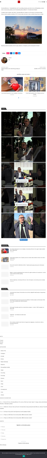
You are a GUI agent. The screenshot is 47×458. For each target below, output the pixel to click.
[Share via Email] (19, 53)
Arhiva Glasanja (3, 444)
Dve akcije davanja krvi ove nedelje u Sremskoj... (12, 93)
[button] (3, 87)
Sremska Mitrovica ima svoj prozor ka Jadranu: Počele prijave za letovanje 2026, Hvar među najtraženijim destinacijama (27, 300)
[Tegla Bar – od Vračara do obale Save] (5, 316)
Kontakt (1, 342)
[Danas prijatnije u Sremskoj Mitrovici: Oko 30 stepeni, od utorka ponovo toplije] (5, 281)
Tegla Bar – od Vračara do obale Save (18, 314)
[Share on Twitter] (14, 53)
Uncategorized (4, 389)
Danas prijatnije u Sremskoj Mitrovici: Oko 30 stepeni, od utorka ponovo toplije (27, 279)
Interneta (3, 436)
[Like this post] (8, 53)
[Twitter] (40, 2)
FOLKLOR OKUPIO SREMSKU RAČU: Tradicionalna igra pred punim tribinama (27, 265)
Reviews (2, 378)
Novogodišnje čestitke (5, 367)
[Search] (46, 2)
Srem (2, 386)
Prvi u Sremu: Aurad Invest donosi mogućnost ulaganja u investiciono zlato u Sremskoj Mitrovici (27, 323)
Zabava (2, 394)
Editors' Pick (3, 350)
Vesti (2, 392)
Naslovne (3, 364)
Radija (3, 433)
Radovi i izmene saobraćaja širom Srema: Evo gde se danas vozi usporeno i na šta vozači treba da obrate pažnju (28, 273)
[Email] (44, 2)
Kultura (2, 359)
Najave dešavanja (4, 361)
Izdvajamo (3, 353)
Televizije (3, 429)
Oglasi (2, 370)
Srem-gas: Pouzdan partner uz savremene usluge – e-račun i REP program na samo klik (27, 308)
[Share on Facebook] (11, 53)
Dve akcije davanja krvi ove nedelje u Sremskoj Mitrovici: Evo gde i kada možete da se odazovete (27, 249)
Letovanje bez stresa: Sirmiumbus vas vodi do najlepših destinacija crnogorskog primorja (27, 293)
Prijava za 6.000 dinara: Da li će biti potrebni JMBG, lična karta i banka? (18, 414)
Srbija (2, 383)
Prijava (1, 343)
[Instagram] (41, 2)
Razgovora (4, 439)
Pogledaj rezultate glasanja (23, 443)
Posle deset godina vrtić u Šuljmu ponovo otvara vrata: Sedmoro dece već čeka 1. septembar (27, 258)
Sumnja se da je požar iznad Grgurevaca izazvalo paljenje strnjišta (17, 411)
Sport (2, 381)
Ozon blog (3, 372)
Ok (23, 456)
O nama (1, 340)
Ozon (10, 57)
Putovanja (3, 375)
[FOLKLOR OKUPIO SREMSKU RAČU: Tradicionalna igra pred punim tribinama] (5, 267)
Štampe (3, 426)
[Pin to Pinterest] (16, 53)
